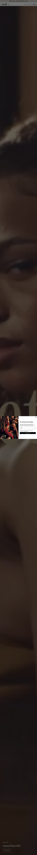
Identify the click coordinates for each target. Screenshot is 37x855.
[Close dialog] (36, 417)
